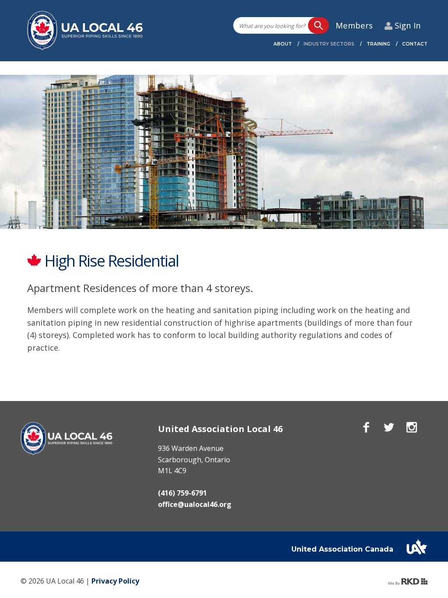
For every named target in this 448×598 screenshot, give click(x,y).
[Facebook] (366, 427)
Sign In (408, 25)
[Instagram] (411, 427)
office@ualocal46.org (194, 504)
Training (378, 44)
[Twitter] (389, 427)
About (282, 44)
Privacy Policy (115, 581)
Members (354, 25)
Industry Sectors (329, 44)
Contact (414, 44)
